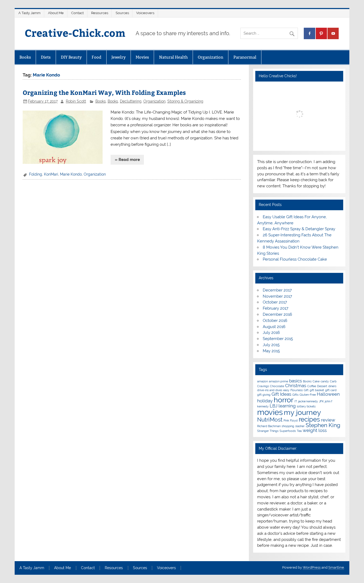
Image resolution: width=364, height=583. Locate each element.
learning (287, 405)
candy (325, 381)
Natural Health (173, 57)
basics (295, 380)
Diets (46, 57)
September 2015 (278, 338)
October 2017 (275, 302)
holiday (265, 400)
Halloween (328, 394)
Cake (316, 381)
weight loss (315, 430)
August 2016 (274, 326)
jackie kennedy (308, 401)
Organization (210, 57)
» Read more (127, 159)
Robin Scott (76, 101)
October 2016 (275, 320)
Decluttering (130, 101)
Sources (122, 13)
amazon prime (278, 381)
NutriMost (269, 419)
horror (283, 400)
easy (286, 390)
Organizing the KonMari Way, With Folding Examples (104, 92)
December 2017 (277, 290)
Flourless (296, 390)
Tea (299, 430)
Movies (142, 57)
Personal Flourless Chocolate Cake (295, 259)
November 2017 (277, 296)
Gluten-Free (308, 394)
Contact (77, 13)
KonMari (51, 174)
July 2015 (271, 344)
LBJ (273, 405)
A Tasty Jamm (29, 13)
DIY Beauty (71, 57)
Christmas (295, 385)
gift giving (263, 394)
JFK (321, 401)
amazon (262, 381)
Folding (35, 174)
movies (270, 412)
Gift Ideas (281, 394)
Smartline (336, 567)
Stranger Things (267, 430)
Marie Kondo (71, 174)
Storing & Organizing (185, 101)
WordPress (312, 567)
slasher (300, 426)
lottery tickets (306, 406)
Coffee (311, 386)
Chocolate (277, 386)
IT (295, 401)
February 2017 (275, 308)
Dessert (322, 386)
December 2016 (277, 314)
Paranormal (244, 57)
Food (96, 57)
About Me (56, 13)
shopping (288, 426)
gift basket (317, 390)
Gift (306, 390)
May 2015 (271, 351)
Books (25, 57)
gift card (331, 390)
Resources (99, 13)
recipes (309, 419)
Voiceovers (145, 13)
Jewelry (118, 57)
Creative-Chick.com (75, 32)
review (328, 420)
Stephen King (323, 425)
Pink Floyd (291, 420)
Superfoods (288, 430)
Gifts (295, 394)
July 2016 (271, 332)
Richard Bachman (269, 426)
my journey (302, 412)
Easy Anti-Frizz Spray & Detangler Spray (299, 228)
